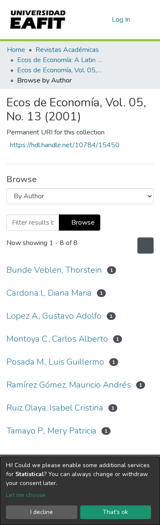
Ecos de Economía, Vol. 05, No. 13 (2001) (59, 70)
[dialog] (80, 491)
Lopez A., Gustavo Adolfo (54, 316)
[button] (104, 19)
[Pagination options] (145, 245)
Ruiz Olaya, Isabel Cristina (54, 408)
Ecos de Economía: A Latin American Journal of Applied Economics (59, 60)
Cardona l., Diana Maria (49, 293)
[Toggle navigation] (148, 19)
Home (16, 49)
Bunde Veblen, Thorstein (54, 270)
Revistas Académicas (67, 49)
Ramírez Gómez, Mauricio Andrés (68, 385)
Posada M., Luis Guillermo (55, 362)
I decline (41, 512)
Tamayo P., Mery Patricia (51, 431)
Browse (82, 222)
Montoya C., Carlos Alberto (57, 339)
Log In (121, 19)
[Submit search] (91, 19)
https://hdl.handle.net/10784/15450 (64, 145)
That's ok (115, 512)
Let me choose (26, 495)
